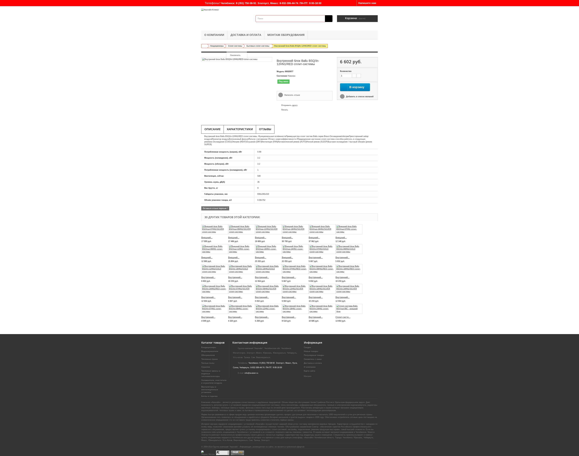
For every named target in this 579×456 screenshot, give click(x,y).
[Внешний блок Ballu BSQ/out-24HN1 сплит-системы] (295, 249)
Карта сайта (309, 371)
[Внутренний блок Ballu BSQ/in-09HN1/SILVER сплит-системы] (268, 289)
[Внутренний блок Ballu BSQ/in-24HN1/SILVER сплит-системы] (348, 289)
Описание (212, 129)
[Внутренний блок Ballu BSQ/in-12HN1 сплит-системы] (268, 309)
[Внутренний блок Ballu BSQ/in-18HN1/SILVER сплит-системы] (322, 289)
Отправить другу (289, 105)
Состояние (282, 76)
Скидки (307, 347)
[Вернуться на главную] (204, 46)
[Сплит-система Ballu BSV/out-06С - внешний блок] (348, 309)
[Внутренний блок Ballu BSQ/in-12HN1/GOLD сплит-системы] (214, 269)
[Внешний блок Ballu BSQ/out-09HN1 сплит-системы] (214, 249)
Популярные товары (314, 355)
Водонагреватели (209, 351)
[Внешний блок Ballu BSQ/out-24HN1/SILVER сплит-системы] (322, 229)
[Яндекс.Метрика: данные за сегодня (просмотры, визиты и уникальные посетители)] (208, 453)
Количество (345, 71)
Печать (284, 110)
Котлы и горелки (209, 396)
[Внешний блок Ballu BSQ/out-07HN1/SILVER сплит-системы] (214, 229)
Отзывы (265, 129)
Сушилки (205, 367)
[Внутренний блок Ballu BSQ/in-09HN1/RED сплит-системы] (322, 269)
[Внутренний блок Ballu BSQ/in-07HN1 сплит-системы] (214, 309)
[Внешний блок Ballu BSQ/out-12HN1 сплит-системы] (241, 249)
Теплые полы (207, 363)
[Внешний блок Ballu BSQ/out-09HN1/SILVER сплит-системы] (241, 229)
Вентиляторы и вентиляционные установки (209, 389)
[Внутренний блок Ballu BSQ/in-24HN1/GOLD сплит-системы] (268, 269)
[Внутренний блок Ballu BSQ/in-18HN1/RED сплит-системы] (348, 269)
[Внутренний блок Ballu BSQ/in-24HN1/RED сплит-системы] (214, 289)
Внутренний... (316, 257)
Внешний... (206, 237)
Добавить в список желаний (359, 96)
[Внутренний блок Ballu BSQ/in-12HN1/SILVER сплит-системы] (295, 289)
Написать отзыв (292, 95)
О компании (214, 35)
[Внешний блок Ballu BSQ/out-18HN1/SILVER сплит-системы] (295, 229)
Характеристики (240, 129)
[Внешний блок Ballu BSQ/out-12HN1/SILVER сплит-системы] (268, 229)
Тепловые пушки (209, 359)
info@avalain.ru (251, 373)
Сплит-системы (235, 46)
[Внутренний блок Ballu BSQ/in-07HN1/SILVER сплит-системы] (241, 289)
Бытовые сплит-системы (258, 46)
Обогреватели (208, 355)
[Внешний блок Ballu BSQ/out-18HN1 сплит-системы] (268, 249)
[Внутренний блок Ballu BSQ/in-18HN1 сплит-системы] (295, 309)
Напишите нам (367, 3)
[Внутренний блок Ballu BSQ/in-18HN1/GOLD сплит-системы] (241, 269)
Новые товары (311, 351)
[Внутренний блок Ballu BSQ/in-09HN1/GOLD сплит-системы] (348, 249)
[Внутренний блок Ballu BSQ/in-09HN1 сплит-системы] (241, 309)
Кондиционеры (217, 46)
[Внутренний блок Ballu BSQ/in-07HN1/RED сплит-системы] (295, 269)
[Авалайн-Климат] (226, 17)
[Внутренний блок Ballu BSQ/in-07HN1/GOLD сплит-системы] (322, 249)
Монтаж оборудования (286, 35)
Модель (280, 71)
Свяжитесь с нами (313, 359)
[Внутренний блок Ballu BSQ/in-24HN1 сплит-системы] (322, 309)
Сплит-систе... (342, 317)
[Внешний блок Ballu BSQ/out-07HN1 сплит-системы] (348, 229)
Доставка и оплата (245, 35)
